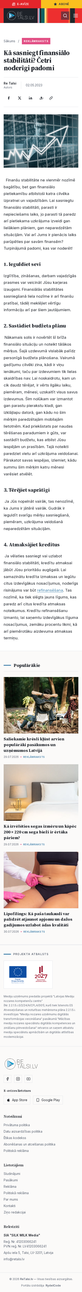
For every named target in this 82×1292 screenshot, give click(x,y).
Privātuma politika (17, 1125)
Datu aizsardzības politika (23, 1131)
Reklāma (10, 1186)
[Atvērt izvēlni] (75, 15)
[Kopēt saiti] (51, 98)
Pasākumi (11, 1180)
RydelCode (53, 1285)
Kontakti (9, 1206)
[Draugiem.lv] (41, 98)
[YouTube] (28, 1079)
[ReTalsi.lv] (21, 15)
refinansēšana (50, 590)
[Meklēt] (65, 15)
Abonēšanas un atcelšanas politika (29, 1144)
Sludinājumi (12, 1174)
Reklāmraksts (36, 41)
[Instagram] (18, 1079)
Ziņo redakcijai (15, 1212)
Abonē (64, 4)
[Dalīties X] (20, 98)
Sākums (9, 41)
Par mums (11, 1199)
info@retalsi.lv (14, 1259)
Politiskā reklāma (16, 1151)
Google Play (50, 1100)
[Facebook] (9, 98)
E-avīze (23, 4)
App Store (19, 1100)
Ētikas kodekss (15, 1138)
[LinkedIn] (31, 98)
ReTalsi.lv (26, 1279)
